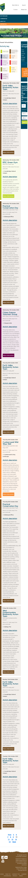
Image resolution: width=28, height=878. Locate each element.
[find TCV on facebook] (2, 858)
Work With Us (15, 5)
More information (8, 152)
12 (12, 839)
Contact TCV (16, 874)
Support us (3, 24)
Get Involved (3, 15)
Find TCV (8, 874)
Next (14, 842)
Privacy (15, 875)
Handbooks (7, 875)
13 (16, 839)
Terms (21, 875)
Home (2, 874)
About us (2, 21)
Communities (3, 18)
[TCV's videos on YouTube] (2, 861)
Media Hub (24, 9)
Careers (23, 874)
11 (9, 839)
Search (24, 5)
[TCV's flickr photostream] (6, 858)
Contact (15, 9)
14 (10, 842)
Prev (9, 834)
